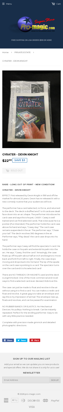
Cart (58, 4)
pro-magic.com (33, 394)
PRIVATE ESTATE (23, 52)
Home (5, 52)
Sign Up (55, 380)
